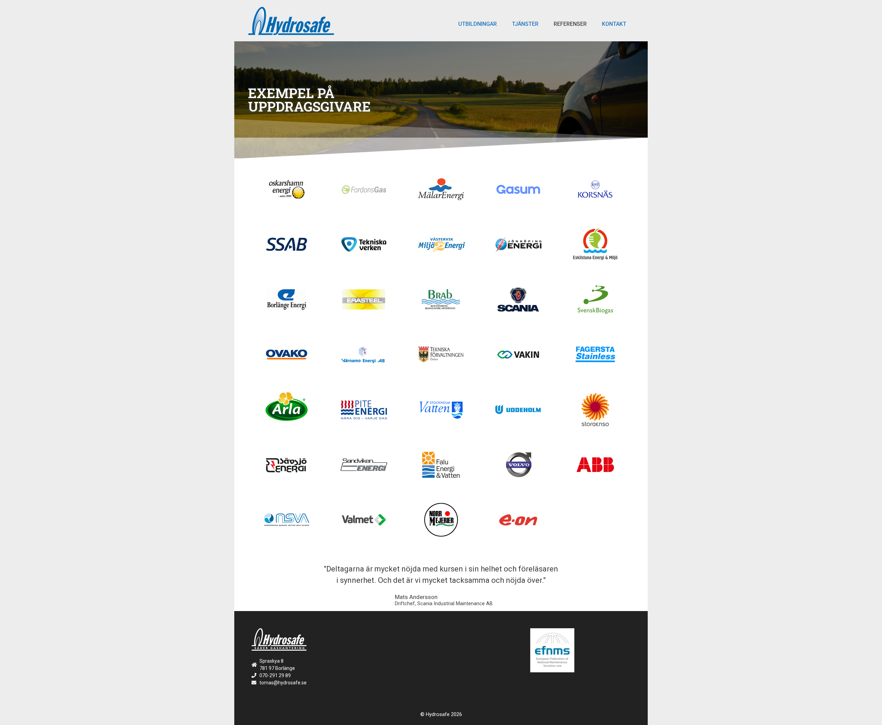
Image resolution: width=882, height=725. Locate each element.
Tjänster (525, 24)
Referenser (570, 24)
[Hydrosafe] (291, 20)
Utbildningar (477, 24)
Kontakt (614, 24)
